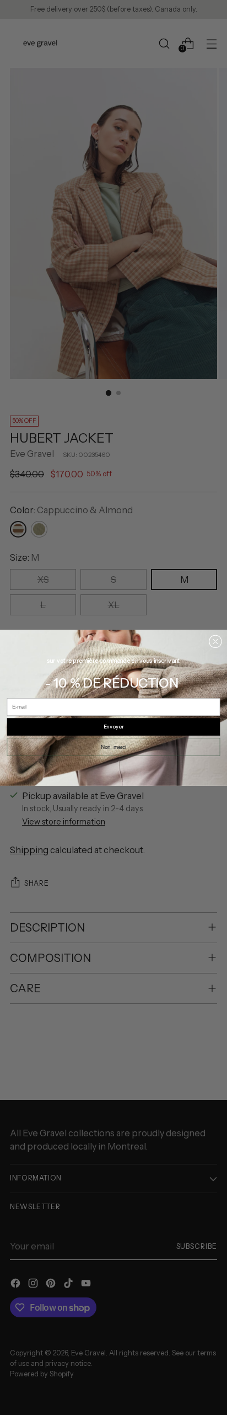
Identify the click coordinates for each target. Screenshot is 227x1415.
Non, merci (113, 747)
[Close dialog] (215, 641)
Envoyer (114, 727)
